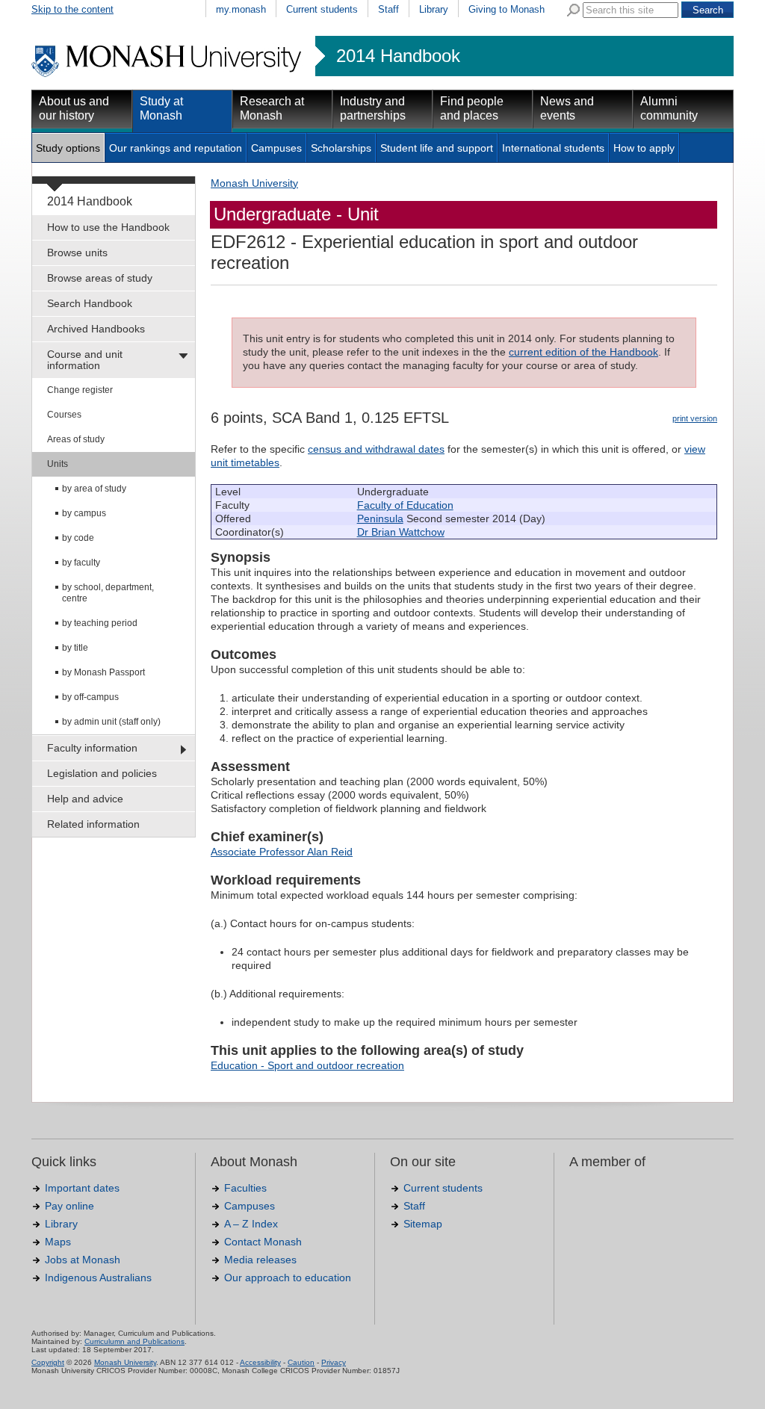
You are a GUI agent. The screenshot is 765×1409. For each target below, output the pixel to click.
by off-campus (90, 697)
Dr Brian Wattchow (401, 532)
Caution (301, 1362)
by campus (84, 513)
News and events (567, 108)
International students (553, 148)
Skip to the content (72, 9)
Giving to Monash (506, 9)
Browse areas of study (99, 278)
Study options (68, 148)
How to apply (644, 148)
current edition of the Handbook (583, 352)
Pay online (69, 1206)
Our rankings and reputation (175, 148)
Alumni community (669, 108)
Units (57, 464)
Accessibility (260, 1362)
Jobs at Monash (82, 1260)
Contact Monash (263, 1242)
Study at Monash (161, 108)
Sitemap (422, 1224)
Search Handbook (89, 303)
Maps (58, 1242)
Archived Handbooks (96, 329)
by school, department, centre (108, 593)
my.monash (241, 9)
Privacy (333, 1362)
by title (75, 647)
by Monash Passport (103, 672)
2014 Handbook (398, 56)
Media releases (260, 1260)
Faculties (245, 1188)
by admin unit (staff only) (111, 721)
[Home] (167, 75)
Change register (80, 390)
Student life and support (436, 148)
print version (694, 418)
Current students (322, 9)
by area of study (94, 488)
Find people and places (472, 108)
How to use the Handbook (108, 227)
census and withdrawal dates (376, 449)
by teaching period (99, 623)
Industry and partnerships (373, 108)
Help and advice (85, 799)
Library (433, 9)
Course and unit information (85, 359)
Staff (388, 9)
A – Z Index (251, 1224)
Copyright (47, 1362)
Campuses (276, 148)
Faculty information (92, 748)
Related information (93, 824)
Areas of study (76, 439)
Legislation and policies (102, 773)
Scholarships (341, 148)
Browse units (77, 252)
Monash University (254, 183)
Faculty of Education (405, 505)
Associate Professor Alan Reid (282, 852)
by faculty (81, 562)
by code (78, 538)
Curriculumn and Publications (134, 1341)
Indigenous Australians (98, 1277)
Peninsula (380, 518)
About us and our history (74, 108)
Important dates (82, 1188)
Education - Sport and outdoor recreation (307, 1065)
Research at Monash (272, 108)
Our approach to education (287, 1277)
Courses (64, 414)
